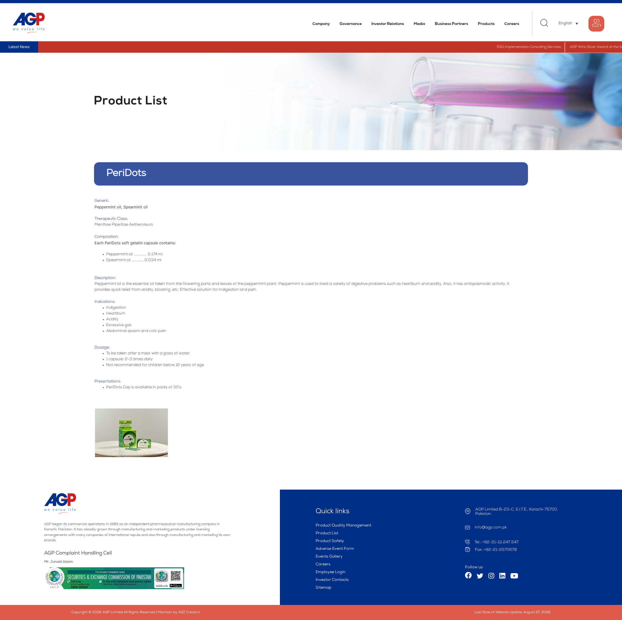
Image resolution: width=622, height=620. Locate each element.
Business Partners (451, 24)
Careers (511, 24)
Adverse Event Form (335, 549)
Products (486, 24)
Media (419, 24)
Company (321, 24)
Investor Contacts (332, 580)
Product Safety (330, 541)
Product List (327, 533)
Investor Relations (387, 24)
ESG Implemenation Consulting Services (510, 47)
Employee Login (331, 572)
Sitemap (323, 588)
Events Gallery (329, 557)
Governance (351, 24)
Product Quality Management (343, 526)
